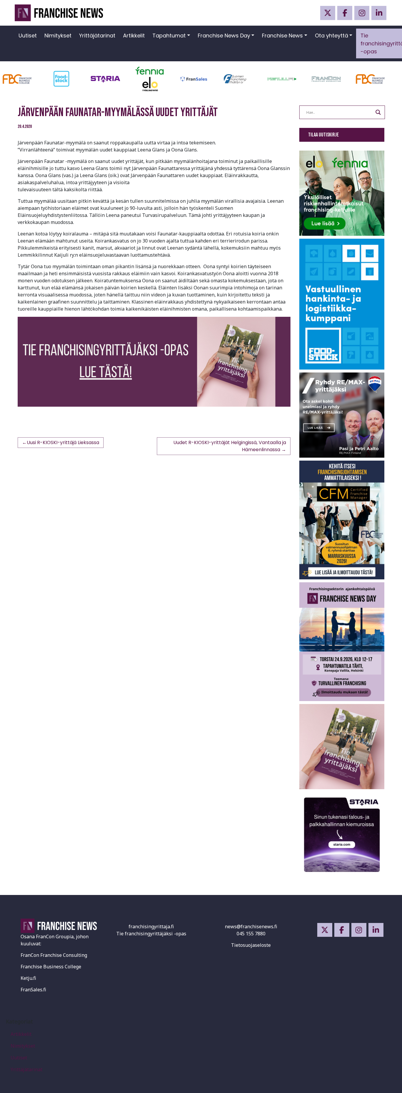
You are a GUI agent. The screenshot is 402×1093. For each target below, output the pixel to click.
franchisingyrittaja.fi (151, 926)
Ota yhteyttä (331, 35)
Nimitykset (58, 35)
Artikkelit (134, 35)
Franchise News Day (224, 35)
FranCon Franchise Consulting (54, 955)
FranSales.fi (33, 989)
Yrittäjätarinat (97, 35)
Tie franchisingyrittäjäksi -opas (151, 933)
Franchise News (282, 35)
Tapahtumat (169, 35)
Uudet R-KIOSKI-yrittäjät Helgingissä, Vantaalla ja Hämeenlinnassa (229, 446)
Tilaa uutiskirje (323, 135)
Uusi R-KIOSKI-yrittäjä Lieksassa (63, 442)
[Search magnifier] (378, 112)
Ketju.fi (28, 978)
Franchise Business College (51, 966)
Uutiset (28, 35)
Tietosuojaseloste (251, 945)
